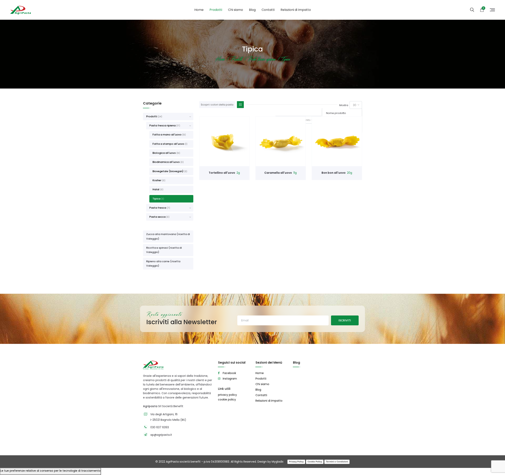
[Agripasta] (20, 10)
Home (199, 9)
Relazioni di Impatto (296, 9)
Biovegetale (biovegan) (169, 171)
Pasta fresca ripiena (164, 125)
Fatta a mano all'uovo (169, 134)
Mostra (343, 105)
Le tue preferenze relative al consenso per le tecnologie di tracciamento (50, 471)
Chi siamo (235, 9)
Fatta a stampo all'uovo (169, 144)
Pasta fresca (159, 208)
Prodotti (215, 9)
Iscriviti (345, 320)
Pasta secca (159, 217)
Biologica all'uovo (166, 153)
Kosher (158, 180)
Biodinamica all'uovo (168, 162)
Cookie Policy (315, 461)
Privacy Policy (296, 461)
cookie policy (227, 399)
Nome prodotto (336, 113)
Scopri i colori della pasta (217, 104)
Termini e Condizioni (337, 461)
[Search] (472, 10)
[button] (169, 125)
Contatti (268, 9)
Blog (252, 9)
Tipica (158, 199)
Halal (157, 189)
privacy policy (227, 395)
